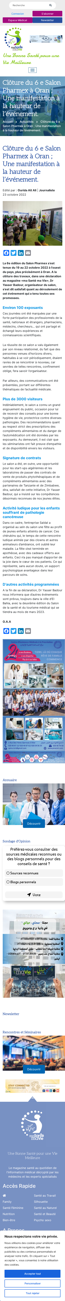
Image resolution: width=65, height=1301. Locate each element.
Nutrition (9, 1214)
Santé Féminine (13, 1208)
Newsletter (47, 20)
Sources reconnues (24, 873)
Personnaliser (33, 1283)
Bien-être (9, 1220)
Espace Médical (17, 20)
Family (7, 1201)
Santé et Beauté (45, 1214)
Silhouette (41, 1201)
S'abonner (47, 13)
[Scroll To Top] (32, 1099)
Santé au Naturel (45, 1208)
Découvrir (34, 823)
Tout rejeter (32, 1293)
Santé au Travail (45, 1195)
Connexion (17, 13)
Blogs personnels (23, 882)
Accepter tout (32, 1273)
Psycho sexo (42, 1220)
